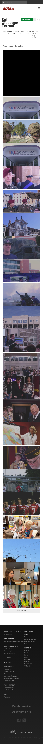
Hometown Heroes (30, 639)
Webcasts (27, 666)
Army (27, 33)
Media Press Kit (8, 690)
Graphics (27, 659)
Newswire (8, 662)
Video (26, 653)
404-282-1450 (8, 634)
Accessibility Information (11, 678)
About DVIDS (9, 667)
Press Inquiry (9, 685)
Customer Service (9, 680)
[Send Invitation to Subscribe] (39, 20)
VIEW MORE (21, 611)
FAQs (5, 674)
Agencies (7, 697)
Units (6, 694)
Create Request (9, 687)
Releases (27, 637)
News (26, 655)
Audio (26, 657)
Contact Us (7, 669)
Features (7, 657)
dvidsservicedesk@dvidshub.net (14, 641)
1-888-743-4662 (8, 649)
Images (26, 650)
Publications (28, 664)
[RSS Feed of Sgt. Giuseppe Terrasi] (37, 20)
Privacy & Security (9, 672)
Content (27, 648)
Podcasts (27, 661)
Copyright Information (10, 676)
